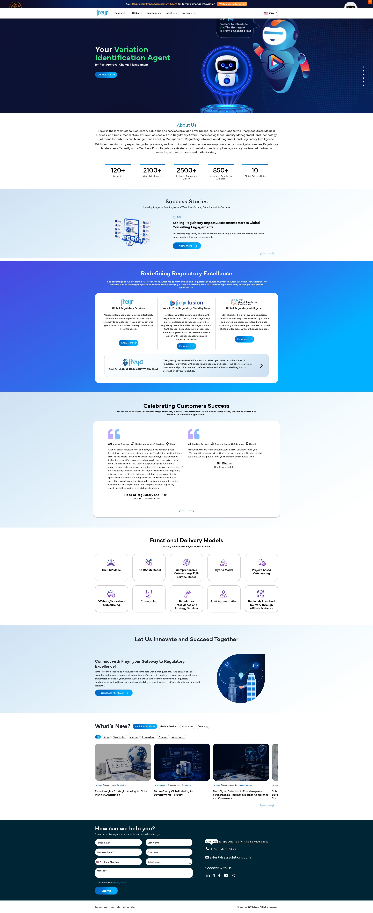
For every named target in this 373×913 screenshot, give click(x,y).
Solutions (120, 13)
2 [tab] (363, 70)
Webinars (163, 736)
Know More (185, 253)
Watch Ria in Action (231, 4)
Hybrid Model (224, 570)
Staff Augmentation (224, 601)
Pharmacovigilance (127, 785)
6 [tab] (363, 85)
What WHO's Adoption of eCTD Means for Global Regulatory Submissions (237, 792)
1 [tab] (363, 67)
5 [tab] (363, 81)
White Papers (178, 736)
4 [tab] (363, 78)
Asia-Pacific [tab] (235, 841)
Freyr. (257, 906)
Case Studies (119, 736)
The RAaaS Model (149, 570)
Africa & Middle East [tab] (256, 841)
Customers (152, 13)
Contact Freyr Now (112, 692)
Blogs (106, 736)
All (98, 736)
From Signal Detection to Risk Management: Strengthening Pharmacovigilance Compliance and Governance (122, 794)
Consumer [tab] (187, 726)
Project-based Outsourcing (261, 571)
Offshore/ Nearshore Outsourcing (111, 602)
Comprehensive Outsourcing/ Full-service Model (186, 573)
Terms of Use (101, 906)
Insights (170, 13)
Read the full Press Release (112, 80)
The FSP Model (112, 570)
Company (187, 13)
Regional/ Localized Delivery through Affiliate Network (261, 604)
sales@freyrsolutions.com (230, 857)
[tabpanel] (186, 66)
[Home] (103, 13)
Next (271, 255)
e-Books (134, 736)
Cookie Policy (129, 906)
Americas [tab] (211, 841)
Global (135, 13)
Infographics (148, 736)
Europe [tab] (222, 841)
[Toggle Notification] (370, 2)
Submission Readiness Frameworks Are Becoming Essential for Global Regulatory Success (178, 794)
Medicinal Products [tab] (144, 726)
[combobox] (98, 861)
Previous (263, 255)
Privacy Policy (115, 906)
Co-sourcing (149, 601)
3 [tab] (363, 74)
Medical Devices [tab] (169, 726)
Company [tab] (203, 726)
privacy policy (119, 882)
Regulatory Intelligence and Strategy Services (186, 604)
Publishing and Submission (189, 785)
